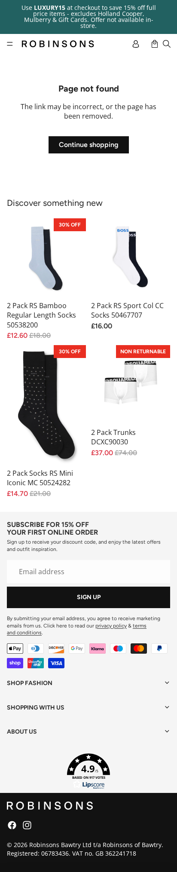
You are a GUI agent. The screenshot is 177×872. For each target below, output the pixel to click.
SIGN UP (89, 597)
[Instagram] (27, 825)
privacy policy (111, 626)
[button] (88, 771)
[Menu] (10, 44)
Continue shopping (89, 145)
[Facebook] (12, 825)
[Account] (135, 43)
